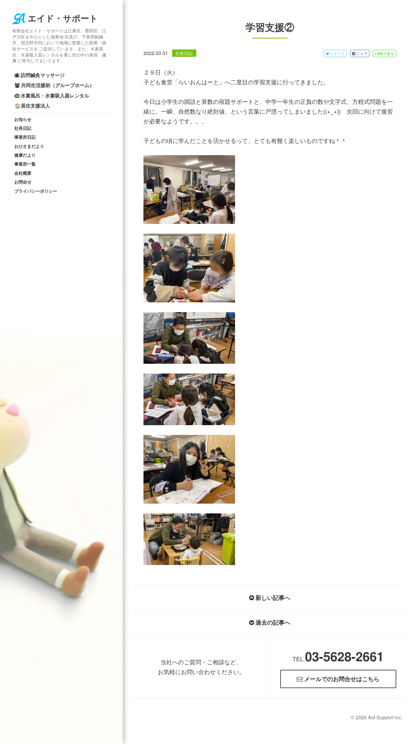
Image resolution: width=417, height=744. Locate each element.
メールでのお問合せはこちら (341, 679)
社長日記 (22, 128)
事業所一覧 (25, 164)
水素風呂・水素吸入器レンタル (54, 95)
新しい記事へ (272, 597)
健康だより (25, 155)
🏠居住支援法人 (32, 105)
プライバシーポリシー (35, 191)
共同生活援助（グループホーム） (57, 85)
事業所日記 (25, 137)
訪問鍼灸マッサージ (42, 74)
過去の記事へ (272, 622)
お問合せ (22, 182)
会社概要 (22, 173)
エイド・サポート (63, 18)
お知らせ (22, 119)
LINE (384, 53)
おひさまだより (29, 146)
